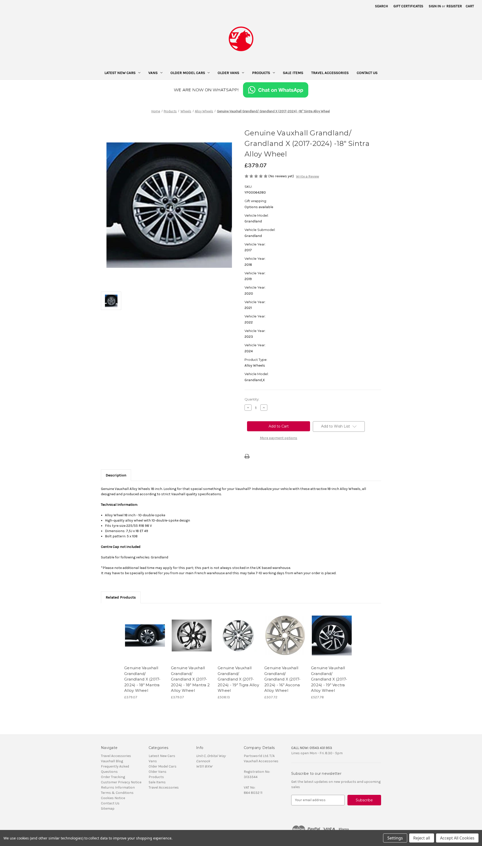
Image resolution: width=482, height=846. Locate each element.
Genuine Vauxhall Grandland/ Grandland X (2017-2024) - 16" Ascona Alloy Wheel (282, 679)
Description (116, 475)
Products (261, 72)
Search (381, 6)
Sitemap (107, 808)
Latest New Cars (120, 72)
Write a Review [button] (307, 176)
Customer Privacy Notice (121, 782)
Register (454, 6)
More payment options (278, 438)
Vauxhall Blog (112, 761)
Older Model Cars (187, 72)
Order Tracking (113, 777)
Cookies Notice (113, 798)
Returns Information (118, 787)
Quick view (145, 631)
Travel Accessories (330, 72)
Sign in (435, 6)
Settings (395, 838)
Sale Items (293, 72)
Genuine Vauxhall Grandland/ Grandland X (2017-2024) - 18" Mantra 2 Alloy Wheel (190, 679)
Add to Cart (145, 640)
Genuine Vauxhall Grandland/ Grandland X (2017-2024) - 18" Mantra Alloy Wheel (142, 679)
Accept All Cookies (457, 838)
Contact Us (367, 72)
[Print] (247, 456)
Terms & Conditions (117, 793)
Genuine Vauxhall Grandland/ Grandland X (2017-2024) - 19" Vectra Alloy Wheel (329, 679)
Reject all (421, 838)
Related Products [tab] (121, 597)
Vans (153, 72)
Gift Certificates (408, 6)
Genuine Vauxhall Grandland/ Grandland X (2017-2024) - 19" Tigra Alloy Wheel (238, 679)
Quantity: (252, 399)
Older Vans (228, 72)
